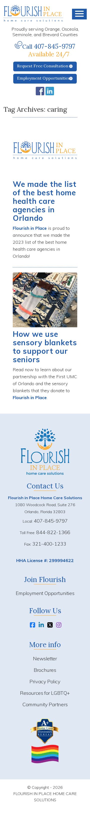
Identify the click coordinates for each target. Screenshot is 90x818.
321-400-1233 (49, 544)
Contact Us (45, 485)
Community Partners (45, 704)
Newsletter (45, 658)
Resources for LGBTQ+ (45, 693)
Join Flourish (45, 579)
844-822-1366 (53, 532)
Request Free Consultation (42, 65)
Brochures (45, 670)
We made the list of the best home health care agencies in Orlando (44, 201)
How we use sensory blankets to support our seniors (45, 346)
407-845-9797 (54, 46)
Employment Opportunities (43, 78)
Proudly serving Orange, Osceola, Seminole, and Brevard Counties (45, 31)
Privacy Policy (45, 681)
